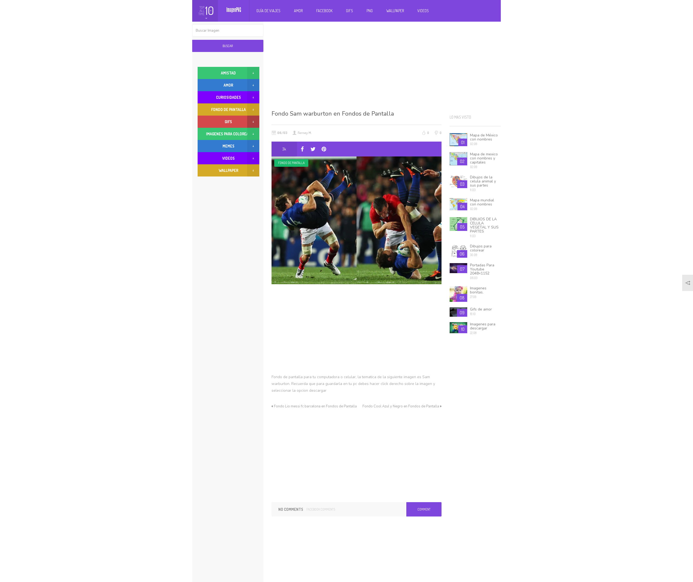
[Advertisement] (386, 65)
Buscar (228, 46)
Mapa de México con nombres (484, 137)
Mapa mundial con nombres (482, 202)
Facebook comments (320, 509)
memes (228, 146)
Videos (423, 10)
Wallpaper (395, 10)
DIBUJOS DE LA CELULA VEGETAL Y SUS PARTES (484, 225)
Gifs (349, 10)
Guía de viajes (268, 10)
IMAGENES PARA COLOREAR (228, 134)
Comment (423, 509)
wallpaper (228, 170)
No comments (290, 509)
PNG (370, 10)
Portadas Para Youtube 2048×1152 (482, 269)
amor (228, 85)
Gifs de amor (481, 309)
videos (228, 158)
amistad (228, 73)
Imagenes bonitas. (478, 290)
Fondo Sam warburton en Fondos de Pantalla (333, 114)
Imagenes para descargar (482, 326)
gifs (228, 121)
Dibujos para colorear (481, 248)
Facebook (324, 10)
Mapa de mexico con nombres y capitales (484, 158)
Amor (298, 10)
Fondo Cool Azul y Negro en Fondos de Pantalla (400, 406)
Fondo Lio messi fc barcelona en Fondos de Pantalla (315, 406)
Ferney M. (305, 132)
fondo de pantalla (291, 163)
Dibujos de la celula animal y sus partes (483, 181)
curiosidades (228, 97)
